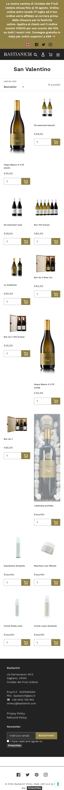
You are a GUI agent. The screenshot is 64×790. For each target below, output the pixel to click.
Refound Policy (17, 717)
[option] (28, 44)
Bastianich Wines (23, 784)
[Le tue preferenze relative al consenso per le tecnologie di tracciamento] (58, 784)
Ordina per (10, 81)
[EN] (28, 45)
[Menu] (58, 54)
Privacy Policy (16, 713)
